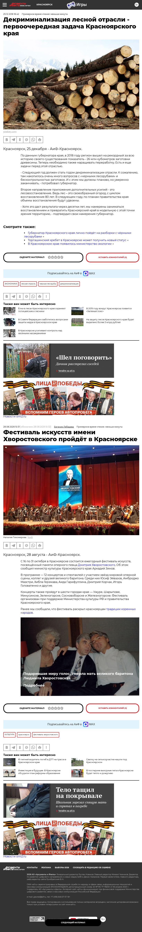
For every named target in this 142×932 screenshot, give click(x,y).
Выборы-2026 (62, 867)
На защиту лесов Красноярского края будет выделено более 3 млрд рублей (110, 321)
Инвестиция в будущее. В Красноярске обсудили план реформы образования (39, 772)
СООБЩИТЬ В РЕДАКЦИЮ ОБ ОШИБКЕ (92, 867)
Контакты (32, 867)
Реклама (46, 867)
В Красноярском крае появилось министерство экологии (70, 243)
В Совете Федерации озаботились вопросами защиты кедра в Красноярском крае (43, 321)
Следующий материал (73, 922)
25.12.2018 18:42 (11, 14)
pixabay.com (10, 131)
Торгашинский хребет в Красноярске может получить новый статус (77, 240)
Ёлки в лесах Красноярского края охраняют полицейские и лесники (42, 310)
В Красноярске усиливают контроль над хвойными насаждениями (40, 332)
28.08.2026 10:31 (11, 426)
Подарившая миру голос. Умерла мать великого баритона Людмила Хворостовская (78, 676)
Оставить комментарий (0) (112, 257)
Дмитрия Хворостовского (96, 565)
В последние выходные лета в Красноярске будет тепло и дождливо (109, 772)
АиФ (30, 537)
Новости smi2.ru (14, 416)
